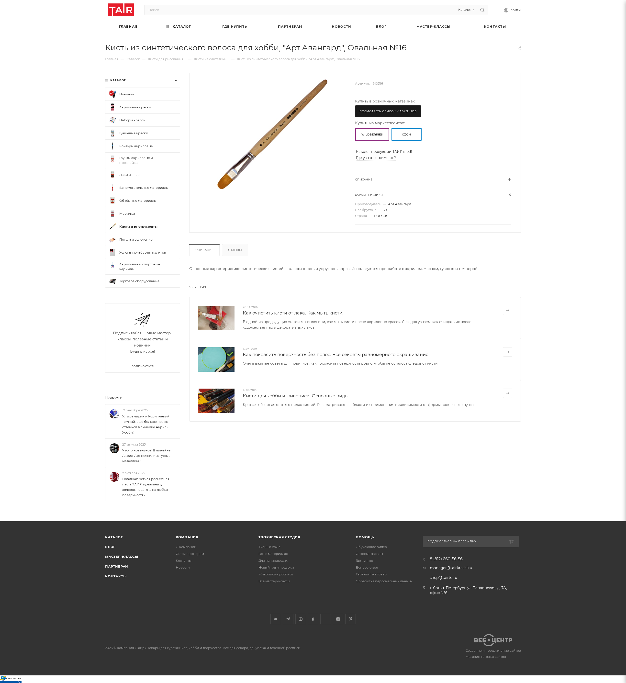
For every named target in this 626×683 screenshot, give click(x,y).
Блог (110, 547)
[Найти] (482, 10)
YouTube (300, 619)
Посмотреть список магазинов (388, 111)
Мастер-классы (121, 557)
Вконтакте (275, 619)
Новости (114, 398)
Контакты (115, 576)
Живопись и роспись (275, 574)
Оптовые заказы (369, 554)
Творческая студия (279, 537)
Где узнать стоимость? (376, 158)
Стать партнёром (190, 554)
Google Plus (325, 619)
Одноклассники (313, 619)
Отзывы (235, 250)
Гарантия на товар (371, 574)
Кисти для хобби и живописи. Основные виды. (296, 396)
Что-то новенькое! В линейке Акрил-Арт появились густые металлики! (146, 455)
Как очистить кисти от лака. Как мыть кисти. (293, 313)
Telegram (288, 619)
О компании (186, 547)
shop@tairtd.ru (443, 577)
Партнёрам (117, 566)
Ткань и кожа (269, 547)
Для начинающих (273, 560)
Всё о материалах (273, 554)
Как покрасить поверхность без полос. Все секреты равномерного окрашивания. (336, 354)
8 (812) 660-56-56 (446, 559)
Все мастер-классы (274, 581)
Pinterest (350, 619)
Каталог (114, 537)
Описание (204, 250)
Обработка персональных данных (384, 581)
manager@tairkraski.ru (451, 567)
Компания (187, 537)
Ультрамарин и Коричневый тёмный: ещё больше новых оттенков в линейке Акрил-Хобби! (145, 424)
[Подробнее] (507, 310)
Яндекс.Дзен (338, 619)
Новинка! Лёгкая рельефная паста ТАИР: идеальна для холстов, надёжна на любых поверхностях (145, 487)
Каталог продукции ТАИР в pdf (384, 151)
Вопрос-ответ (367, 567)
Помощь (365, 537)
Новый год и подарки (276, 567)
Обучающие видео (371, 547)
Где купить (364, 560)
